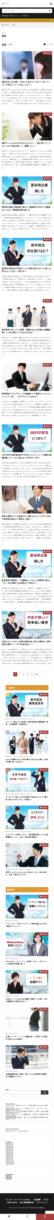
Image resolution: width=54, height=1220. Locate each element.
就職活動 (5, 16)
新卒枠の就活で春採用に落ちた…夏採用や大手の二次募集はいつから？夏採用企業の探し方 (26, 208)
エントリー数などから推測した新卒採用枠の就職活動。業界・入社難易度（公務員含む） (27, 723)
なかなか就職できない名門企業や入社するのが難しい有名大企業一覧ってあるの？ (27, 760)
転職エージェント (15, 16)
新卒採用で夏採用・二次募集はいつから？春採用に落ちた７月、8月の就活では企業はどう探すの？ (26, 581)
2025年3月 (9, 1143)
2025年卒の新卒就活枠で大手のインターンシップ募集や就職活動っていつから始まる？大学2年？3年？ (27, 456)
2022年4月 (9, 1155)
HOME (6, 25)
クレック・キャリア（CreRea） (18, 1199)
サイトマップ (42, 1202)
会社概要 (37, 1199)
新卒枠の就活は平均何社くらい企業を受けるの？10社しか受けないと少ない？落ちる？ (26, 269)
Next (36, 674)
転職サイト (26, 16)
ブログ (45, 1199)
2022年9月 (9, 1148)
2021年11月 (10, 1163)
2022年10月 (10, 1146)
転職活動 (44, 934)
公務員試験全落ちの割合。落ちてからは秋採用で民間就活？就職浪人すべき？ (26, 1075)
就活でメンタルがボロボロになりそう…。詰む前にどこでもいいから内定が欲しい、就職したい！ (26, 144)
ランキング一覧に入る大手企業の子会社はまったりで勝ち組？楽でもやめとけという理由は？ (27, 798)
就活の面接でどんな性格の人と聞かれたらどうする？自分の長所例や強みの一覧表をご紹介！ (26, 517)
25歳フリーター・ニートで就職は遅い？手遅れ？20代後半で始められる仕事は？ (26, 1037)
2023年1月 (9, 1145)
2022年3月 (9, 1157)
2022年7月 (9, 1151)
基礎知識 (48, 53)
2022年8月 (9, 1149)
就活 (13, 25)
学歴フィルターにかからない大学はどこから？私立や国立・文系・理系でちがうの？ (26, 873)
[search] (49, 11)
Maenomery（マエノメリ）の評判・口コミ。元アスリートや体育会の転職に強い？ (27, 962)
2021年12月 (10, 1161)
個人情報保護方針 (27, 1202)
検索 (7, 1090)
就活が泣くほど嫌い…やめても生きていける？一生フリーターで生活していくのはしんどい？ (26, 83)
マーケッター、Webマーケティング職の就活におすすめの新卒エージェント (26, 925)
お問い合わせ (12, 1202)
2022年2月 (9, 1158)
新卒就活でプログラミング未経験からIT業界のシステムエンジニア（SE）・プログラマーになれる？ (26, 395)
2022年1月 (9, 1160)
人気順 (10, 44)
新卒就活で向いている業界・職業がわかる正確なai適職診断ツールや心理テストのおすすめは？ (26, 331)
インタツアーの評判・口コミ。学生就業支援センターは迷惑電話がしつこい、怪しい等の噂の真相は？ (27, 836)
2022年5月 (9, 1154)
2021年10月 (10, 1164)
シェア (27, 1218)
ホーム (9, 1218)
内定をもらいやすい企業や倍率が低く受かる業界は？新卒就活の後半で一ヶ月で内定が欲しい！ (26, 642)
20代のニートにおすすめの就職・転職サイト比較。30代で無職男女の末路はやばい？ (26, 1000)
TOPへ (45, 1218)
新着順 (4, 44)
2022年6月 (9, 1152)
